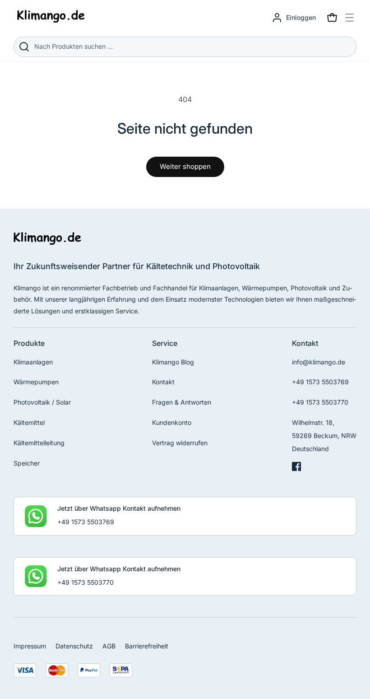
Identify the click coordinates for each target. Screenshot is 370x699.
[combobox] (185, 47)
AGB (109, 646)
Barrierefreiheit (146, 646)
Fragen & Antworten (181, 402)
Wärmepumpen (36, 382)
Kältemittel (29, 422)
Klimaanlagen (33, 362)
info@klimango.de (318, 362)
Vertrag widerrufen (180, 443)
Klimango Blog (173, 362)
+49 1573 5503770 (320, 402)
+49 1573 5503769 (320, 382)
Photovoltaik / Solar (42, 402)
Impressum (30, 646)
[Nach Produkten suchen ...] (24, 47)
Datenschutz (74, 646)
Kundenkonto (171, 422)
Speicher (27, 463)
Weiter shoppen (185, 166)
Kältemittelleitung (39, 443)
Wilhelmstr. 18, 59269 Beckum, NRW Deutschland (324, 435)
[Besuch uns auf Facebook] (296, 468)
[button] (332, 18)
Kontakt (163, 382)
